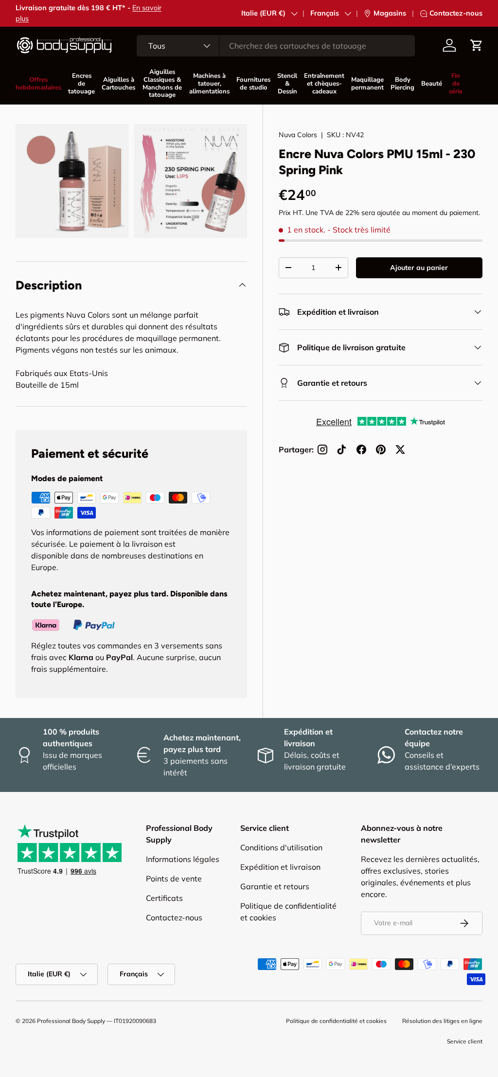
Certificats (164, 898)
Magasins (390, 13)
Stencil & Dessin (287, 84)
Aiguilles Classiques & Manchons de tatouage (162, 83)
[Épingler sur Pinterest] (381, 449)
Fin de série (455, 84)
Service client (464, 1041)
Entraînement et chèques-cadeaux (324, 84)
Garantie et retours (274, 886)
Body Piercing (402, 83)
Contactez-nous (455, 13)
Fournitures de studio (253, 83)
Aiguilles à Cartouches (118, 83)
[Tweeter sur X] (400, 449)
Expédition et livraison (280, 867)
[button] (476, 45)
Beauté (431, 83)
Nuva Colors (298, 134)
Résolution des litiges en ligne (442, 1020)
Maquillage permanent (367, 83)
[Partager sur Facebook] (361, 449)
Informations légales (182, 859)
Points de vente (174, 878)
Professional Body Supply (71, 1020)
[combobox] (276, 45)
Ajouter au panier (419, 267)
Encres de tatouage (81, 84)
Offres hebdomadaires (38, 83)
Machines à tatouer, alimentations (209, 84)
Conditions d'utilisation (281, 847)
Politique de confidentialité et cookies (336, 1020)
